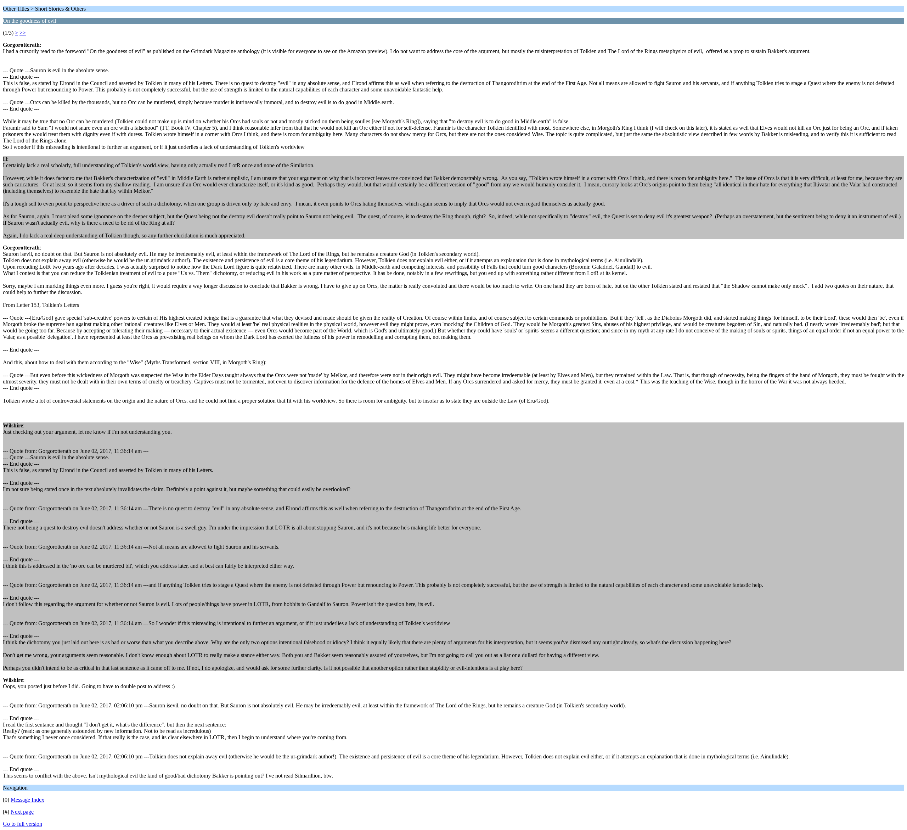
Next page (22, 812)
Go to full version (22, 824)
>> (22, 33)
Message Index (27, 800)
